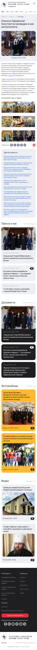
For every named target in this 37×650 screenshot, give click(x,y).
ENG (7, 11)
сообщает (11, 75)
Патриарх (21, 16)
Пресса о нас (24, 589)
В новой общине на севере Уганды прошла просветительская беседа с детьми (18, 163)
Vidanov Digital (24, 647)
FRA (12, 11)
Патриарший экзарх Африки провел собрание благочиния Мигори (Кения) (16, 192)
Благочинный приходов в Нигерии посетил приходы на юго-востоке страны (18, 187)
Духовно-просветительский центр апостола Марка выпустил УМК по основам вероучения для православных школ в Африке (18, 212)
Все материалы (28, 223)
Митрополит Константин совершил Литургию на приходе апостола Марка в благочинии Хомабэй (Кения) (17, 169)
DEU (21, 11)
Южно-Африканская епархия (8, 594)
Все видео (30, 481)
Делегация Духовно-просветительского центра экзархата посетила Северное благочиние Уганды (18, 175)
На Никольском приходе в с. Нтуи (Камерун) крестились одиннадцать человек (16, 182)
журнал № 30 (8, 90)
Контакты (4, 607)
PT (35, 11)
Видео (22, 593)
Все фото (30, 386)
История (4, 599)
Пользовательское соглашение (25, 643)
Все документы (28, 302)
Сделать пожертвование (15, 615)
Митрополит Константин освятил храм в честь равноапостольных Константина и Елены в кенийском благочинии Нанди (17, 204)
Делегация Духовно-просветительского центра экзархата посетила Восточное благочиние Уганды (18, 158)
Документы (23, 585)
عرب (26, 11)
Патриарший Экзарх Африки (8, 582)
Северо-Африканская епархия (8, 588)
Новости (11, 16)
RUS (2, 11)
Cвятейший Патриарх (8, 577)
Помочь (22, 581)
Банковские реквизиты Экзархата (12, 611)
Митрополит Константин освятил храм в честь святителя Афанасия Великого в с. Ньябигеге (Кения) (17, 198)
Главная (3, 16)
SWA (16, 11)
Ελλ (31, 11)
